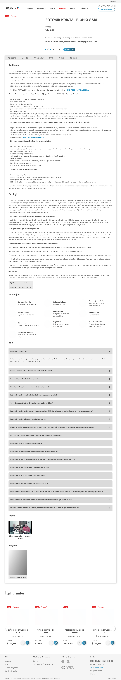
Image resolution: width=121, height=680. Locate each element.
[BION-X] (12, 8)
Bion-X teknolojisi (11, 671)
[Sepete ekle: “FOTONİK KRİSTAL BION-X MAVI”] (56, 643)
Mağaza (30, 8)
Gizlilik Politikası (112, 678)
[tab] (12, 57)
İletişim (72, 8)
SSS (51, 58)
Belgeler (73, 58)
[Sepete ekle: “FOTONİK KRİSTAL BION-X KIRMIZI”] (84, 643)
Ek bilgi (25, 58)
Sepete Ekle (69, 49)
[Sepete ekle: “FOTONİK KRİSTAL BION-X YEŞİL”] (27, 643)
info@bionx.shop (96, 671)
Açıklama (12, 58)
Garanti (35, 661)
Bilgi (51, 8)
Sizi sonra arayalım (106, 9)
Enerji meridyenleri (11, 668)
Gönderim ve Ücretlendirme (43, 664)
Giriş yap (113, 1)
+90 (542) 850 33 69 (106, 6)
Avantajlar (38, 58)
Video (61, 58)
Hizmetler (40, 8)
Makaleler (8, 661)
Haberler (62, 8)
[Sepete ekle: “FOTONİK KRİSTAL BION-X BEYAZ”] (112, 643)
